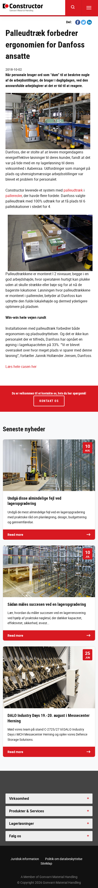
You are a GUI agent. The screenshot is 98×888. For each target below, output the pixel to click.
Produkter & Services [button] (26, 810)
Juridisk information (24, 859)
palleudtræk (73, 190)
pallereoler (13, 195)
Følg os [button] (15, 835)
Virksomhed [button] (19, 798)
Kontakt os (49, 401)
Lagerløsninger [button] (21, 823)
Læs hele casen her (20, 366)
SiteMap (46, 863)
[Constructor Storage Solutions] (23, 8)
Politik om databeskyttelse (63, 859)
